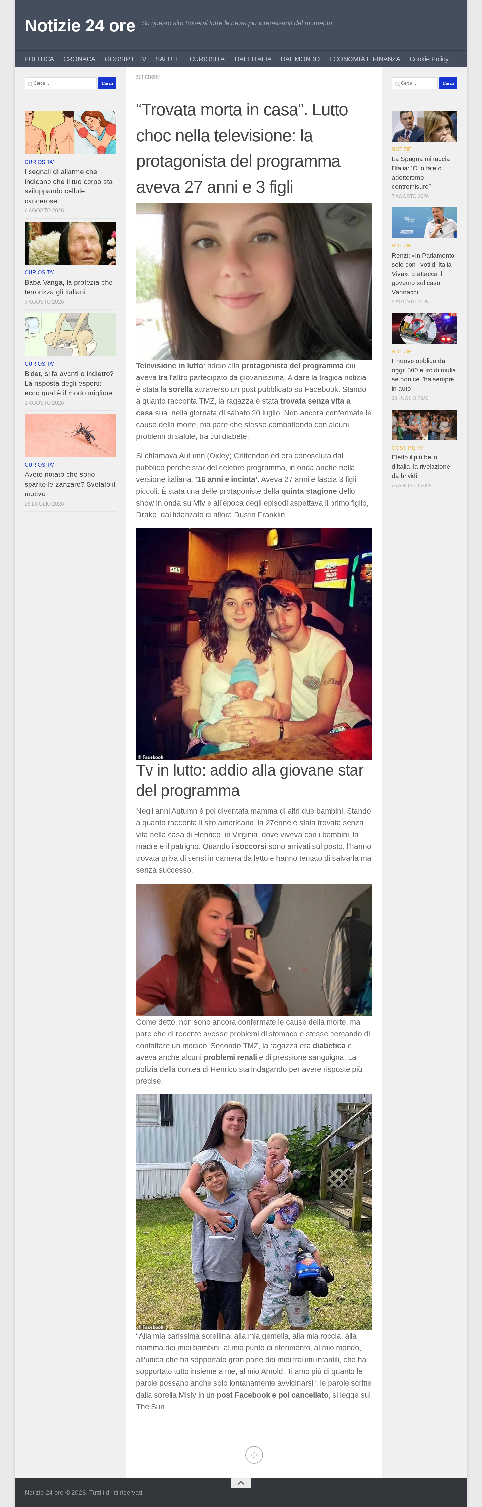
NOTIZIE (401, 149)
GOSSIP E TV (125, 59)
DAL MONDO (300, 59)
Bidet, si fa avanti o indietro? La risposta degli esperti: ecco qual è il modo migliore (69, 383)
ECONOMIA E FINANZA (364, 59)
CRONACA (79, 59)
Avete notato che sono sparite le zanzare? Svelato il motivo (70, 484)
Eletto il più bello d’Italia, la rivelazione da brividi (421, 466)
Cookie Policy (429, 59)
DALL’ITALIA (253, 59)
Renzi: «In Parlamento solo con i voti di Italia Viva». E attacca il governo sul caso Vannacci (423, 274)
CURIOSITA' (39, 162)
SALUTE (167, 59)
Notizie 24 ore (80, 25)
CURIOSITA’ (208, 59)
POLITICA (39, 59)
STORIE (148, 77)
